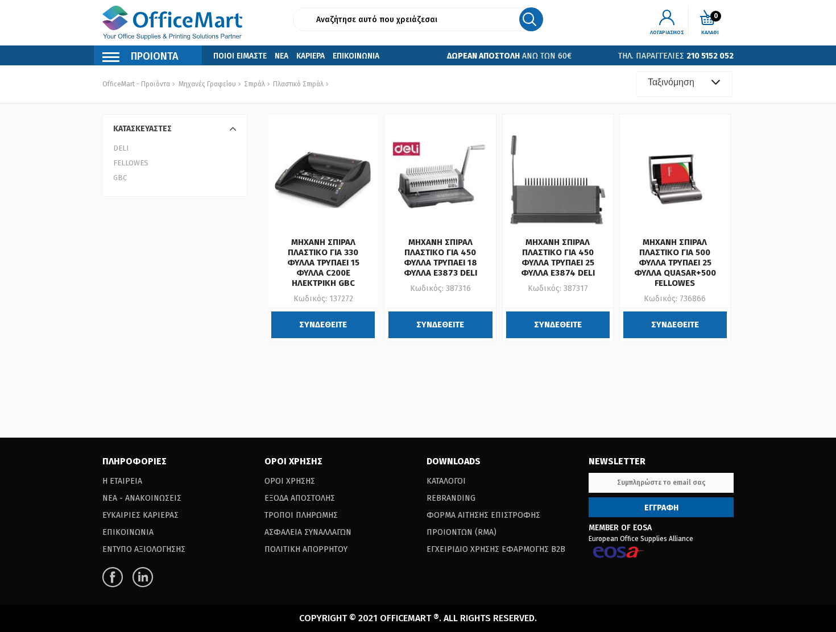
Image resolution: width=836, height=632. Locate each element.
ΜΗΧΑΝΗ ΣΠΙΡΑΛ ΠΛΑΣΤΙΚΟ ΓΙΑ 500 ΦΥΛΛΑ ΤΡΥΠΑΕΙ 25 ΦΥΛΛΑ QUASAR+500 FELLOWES (675, 262)
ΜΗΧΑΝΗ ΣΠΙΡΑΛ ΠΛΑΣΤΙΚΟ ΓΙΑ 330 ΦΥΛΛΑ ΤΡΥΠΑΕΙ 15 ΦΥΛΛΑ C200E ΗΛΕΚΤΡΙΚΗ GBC (323, 262)
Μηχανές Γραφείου (207, 84)
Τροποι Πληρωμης (301, 515)
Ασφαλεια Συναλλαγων (307, 532)
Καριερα (310, 56)
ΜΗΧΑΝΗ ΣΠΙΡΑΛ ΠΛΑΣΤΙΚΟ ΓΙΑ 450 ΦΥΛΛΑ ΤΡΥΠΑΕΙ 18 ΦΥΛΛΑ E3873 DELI (440, 257)
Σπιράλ (253, 84)
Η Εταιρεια (122, 481)
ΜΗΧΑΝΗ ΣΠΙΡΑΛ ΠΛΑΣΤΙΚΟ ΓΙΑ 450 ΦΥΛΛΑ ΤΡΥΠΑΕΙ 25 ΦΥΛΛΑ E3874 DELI (558, 257)
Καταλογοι (446, 481)
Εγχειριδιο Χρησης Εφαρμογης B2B (496, 549)
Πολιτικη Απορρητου (305, 549)
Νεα (281, 56)
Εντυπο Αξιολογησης (143, 549)
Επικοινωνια (356, 56)
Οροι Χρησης (289, 481)
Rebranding (451, 498)
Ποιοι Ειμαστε (240, 56)
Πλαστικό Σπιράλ (297, 84)
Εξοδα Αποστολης (299, 498)
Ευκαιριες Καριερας (140, 515)
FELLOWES (130, 163)
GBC (120, 177)
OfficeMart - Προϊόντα (136, 84)
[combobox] (684, 84)
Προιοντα (155, 56)
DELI (121, 148)
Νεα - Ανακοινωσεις (141, 498)
